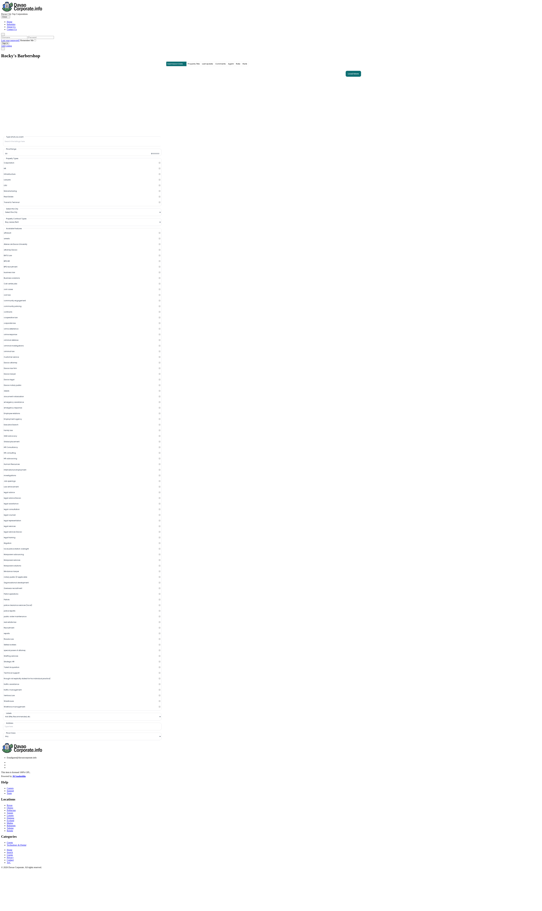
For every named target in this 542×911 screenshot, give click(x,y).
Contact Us (12, 29)
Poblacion (11, 810)
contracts (8, 312)
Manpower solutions (12, 566)
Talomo (10, 828)
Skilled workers (10, 644)
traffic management (13, 690)
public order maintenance (15, 616)
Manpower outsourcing (14, 554)
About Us (11, 27)
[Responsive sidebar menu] (3, 48)
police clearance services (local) (18, 605)
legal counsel (10, 515)
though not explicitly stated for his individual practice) (27, 678)
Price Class (11, 733)
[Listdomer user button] (3, 34)
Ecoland (10, 820)
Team (9, 793)
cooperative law (11, 317)
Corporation (9, 163)
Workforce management (14, 707)
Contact (10, 860)
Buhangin (11, 825)
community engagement (15, 300)
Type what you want (14, 137)
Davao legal (9, 379)
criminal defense (11, 340)
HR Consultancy (11, 447)
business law (9, 272)
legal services (10, 526)
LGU (5, 185)
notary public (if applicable (15, 577)
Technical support (11, 673)
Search (10, 852)
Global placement (11, 441)
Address (9, 723)
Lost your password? (10, 40)
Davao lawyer (10, 374)
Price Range (11, 149)
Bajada (10, 830)
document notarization (14, 396)
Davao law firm (10, 368)
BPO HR (7, 261)
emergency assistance (14, 402)
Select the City (12, 209)
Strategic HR (9, 661)
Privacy (10, 857)
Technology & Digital (16, 845)
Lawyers (7, 180)
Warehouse (9, 701)
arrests (7, 238)
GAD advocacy (10, 436)
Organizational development (16, 582)
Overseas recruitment (13, 588)
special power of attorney (15, 650)
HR (5, 168)
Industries (11, 24)
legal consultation (12, 509)
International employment (15, 470)
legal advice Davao (12, 498)
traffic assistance (11, 684)
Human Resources (12, 464)
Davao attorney (10, 362)
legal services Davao (13, 532)
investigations (10, 475)
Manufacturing (10, 191)
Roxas (9, 805)
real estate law (10, 622)
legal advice (9, 492)
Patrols (7, 599)
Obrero (10, 808)
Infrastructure (9, 174)
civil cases (8, 289)
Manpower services (12, 560)
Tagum (10, 813)
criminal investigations (14, 346)
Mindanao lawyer (11, 571)
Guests (10, 842)
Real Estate (8, 196)
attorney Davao (10, 250)
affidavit (7, 233)
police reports (9, 611)
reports (7, 633)
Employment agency (13, 419)
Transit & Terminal (11, 202)
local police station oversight (16, 549)
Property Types (12, 158)
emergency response (13, 408)
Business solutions (12, 278)
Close (4, 17)
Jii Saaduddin (19, 776)
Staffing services (11, 656)
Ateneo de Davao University (15, 244)
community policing (12, 306)
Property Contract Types (16, 218)
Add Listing (6, 46)
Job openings (10, 481)
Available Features (14, 228)
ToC (9, 862)
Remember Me (27, 40)
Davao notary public (12, 385)
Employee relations (12, 413)
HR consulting (10, 453)
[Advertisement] (271, 890)
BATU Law (8, 255)
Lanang (10, 815)
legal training (9, 537)
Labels (9, 713)
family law (8, 430)
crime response (10, 334)
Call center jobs (10, 283)
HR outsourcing (10, 458)
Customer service (11, 357)
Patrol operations (11, 594)
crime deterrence (11, 329)
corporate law (10, 323)
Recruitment (9, 628)
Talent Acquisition (11, 667)
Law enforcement (11, 487)
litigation (7, 543)
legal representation (12, 520)
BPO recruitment (10, 267)
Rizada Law (9, 639)
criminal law (9, 351)
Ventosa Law (9, 695)
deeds (6, 391)
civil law (7, 295)
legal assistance (11, 503)
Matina (10, 823)
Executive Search (11, 424)
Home (9, 22)
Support (10, 791)
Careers (10, 788)
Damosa (10, 818)
